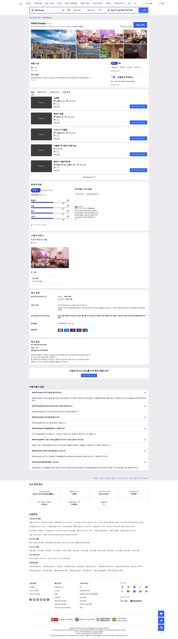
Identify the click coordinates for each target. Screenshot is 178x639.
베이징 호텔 (118, 550)
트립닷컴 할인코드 (35, 566)
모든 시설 (34, 70)
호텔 (102, 478)
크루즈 (108, 3)
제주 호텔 (48, 550)
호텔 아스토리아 (34, 522)
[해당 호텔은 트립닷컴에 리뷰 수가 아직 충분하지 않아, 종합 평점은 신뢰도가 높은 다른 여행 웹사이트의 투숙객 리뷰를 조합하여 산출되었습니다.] (45, 194)
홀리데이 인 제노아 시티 (85, 530)
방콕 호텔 (110, 550)
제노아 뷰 (43, 558)
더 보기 (33, 80)
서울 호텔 (32, 550)
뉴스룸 (56, 590)
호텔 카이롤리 (114, 530)
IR (80, 587)
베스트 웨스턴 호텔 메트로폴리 (109, 522)
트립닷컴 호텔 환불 (99, 570)
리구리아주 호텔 (122, 478)
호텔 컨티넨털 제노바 (101, 530)
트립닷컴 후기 (87, 570)
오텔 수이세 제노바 (35, 534)
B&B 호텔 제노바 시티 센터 (63, 522)
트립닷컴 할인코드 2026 (115, 570)
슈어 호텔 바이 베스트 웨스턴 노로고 (85, 522)
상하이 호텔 (101, 550)
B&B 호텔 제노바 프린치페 (82, 526)
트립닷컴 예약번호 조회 (106, 566)
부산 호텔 (40, 550)
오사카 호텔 (56, 550)
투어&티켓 (38, 3)
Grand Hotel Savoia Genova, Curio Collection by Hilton (60, 534)
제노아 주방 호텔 (64, 558)
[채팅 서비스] (161, 628)
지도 (129, 3)
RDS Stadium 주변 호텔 (52, 542)
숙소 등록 (83, 597)
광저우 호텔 (135, 550)
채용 (55, 594)
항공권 (28, 3)
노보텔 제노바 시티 (98, 526)
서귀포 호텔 (84, 550)
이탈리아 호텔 (110, 478)
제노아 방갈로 (33, 558)
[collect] (161, 614)
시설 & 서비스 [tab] (54, 92)
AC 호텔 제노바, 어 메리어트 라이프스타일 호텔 (60, 530)
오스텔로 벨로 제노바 (54, 526)
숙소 (21, 3)
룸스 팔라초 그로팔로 (36, 530)
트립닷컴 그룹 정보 (60, 604)
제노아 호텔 (133, 478)
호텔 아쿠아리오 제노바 (128, 530)
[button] (135, 3)
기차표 (59, 3)
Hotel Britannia (67, 526)
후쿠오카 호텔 (66, 550)
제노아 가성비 (52, 558)
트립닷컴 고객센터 (137, 566)
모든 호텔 (83, 601)
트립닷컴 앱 (80, 566)
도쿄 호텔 (76, 550)
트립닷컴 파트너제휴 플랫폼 (89, 594)
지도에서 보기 (115, 85)
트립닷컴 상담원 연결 (122, 566)
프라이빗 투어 (97, 3)
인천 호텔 (93, 550)
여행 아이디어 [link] (119, 3)
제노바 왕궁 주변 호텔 (36, 542)
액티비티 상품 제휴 (86, 604)
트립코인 (60, 566)
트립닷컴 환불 (47, 570)
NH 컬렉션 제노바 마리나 (37, 526)
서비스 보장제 (33, 590)
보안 (81, 607)
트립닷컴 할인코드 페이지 (95, 468)
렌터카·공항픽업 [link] (71, 3)
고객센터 (32, 587)
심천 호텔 (127, 550)
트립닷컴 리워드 (85, 590)
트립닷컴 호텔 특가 (49, 566)
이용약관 (57, 597)
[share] (161, 621)
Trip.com (95, 478)
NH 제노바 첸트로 (47, 522)
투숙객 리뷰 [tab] (41, 92)
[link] (149, 3)
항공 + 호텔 (49, 3)
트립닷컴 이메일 (69, 566)
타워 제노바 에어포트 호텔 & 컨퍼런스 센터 (120, 526)
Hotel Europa (38, 23)
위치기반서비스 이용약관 (62, 607)
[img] (53, 44)
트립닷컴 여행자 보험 (60, 570)
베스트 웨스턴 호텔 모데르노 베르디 (132, 522)
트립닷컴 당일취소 (35, 570)
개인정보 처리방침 (60, 601)
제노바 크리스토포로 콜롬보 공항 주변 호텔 (76, 542)
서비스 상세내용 (34, 594)
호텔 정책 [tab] (66, 92)
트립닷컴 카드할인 (75, 570)
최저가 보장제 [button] (127, 26)
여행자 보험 (84, 3)
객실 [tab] (32, 92)
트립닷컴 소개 (59, 587)
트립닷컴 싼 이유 (91, 566)
